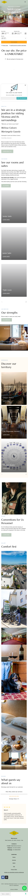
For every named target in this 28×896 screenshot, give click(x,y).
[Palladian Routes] (14, 456)
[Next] (26, 301)
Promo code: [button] (5, 45)
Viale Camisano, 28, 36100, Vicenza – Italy (14, 840)
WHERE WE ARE (10, 21)
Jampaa (16, 889)
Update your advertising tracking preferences (14, 872)
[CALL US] (18, 18)
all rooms (6, 185)
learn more (6, 219)
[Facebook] (3, 877)
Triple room (7, 290)
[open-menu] (25, 2)
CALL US (18, 20)
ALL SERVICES (6, 319)
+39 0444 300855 (17, 847)
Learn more (6, 534)
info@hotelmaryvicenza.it (15, 845)
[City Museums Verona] (14, 422)
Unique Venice (8, 398)
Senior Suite (7, 216)
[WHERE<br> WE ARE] (10, 18)
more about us (7, 151)
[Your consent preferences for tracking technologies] (25, 893)
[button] (7, 33)
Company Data (23, 883)
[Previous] (2, 301)
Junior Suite (7, 253)
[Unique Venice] (14, 388)
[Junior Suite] (14, 243)
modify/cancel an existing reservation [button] (18, 45)
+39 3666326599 (16, 849)
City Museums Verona (11, 431)
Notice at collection (5, 893)
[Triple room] (14, 280)
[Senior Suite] (14, 206)
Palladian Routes (9, 465)
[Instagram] (6, 877)
